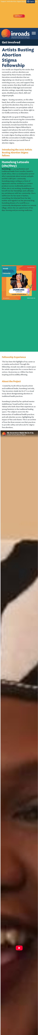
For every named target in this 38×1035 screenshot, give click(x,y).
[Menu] (33, 33)
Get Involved (11, 42)
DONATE (18, 16)
